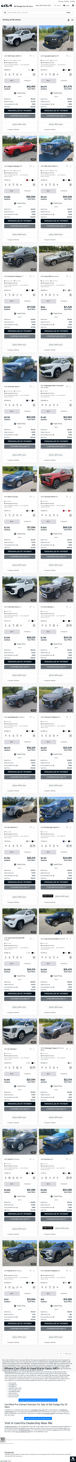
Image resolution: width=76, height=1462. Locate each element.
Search (68, 12)
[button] (35, 38)
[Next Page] (61, 1353)
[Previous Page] (57, 1353)
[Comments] (34, 74)
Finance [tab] (27, 80)
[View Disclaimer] (21, 74)
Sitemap (22, 1454)
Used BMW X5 (12, 1386)
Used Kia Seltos (12, 1393)
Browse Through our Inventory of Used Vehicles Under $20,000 (38, 1400)
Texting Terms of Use (35, 1454)
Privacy (27, 1454)
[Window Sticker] (70, 625)
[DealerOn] (9, 1452)
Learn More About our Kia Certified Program (38, 1418)
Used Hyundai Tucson (14, 1390)
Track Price (21, 93)
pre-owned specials (48, 1413)
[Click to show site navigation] (73, 5)
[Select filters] (68, 20)
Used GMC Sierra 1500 (14, 1388)
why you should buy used (22, 1431)
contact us (56, 1430)
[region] (19, 103)
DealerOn (17, 1454)
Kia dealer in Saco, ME (38, 1410)
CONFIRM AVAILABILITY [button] (20, 116)
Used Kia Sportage (13, 1395)
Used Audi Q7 (12, 1383)
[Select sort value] (71, 19)
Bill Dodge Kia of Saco (11, 1372)
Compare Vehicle (13, 129)
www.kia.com (19, 1456)
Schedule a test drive (10, 1426)
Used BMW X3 (12, 1385)
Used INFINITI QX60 (14, 1391)
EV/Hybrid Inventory (24, 1430)
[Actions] (33, 56)
